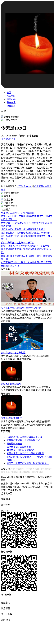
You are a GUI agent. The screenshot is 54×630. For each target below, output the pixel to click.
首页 (9, 92)
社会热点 (11, 106)
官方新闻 (11, 96)
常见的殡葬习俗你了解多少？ (21, 450)
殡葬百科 (11, 99)
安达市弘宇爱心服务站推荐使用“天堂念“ (21, 308)
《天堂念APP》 (8, 139)
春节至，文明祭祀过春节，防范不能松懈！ (28, 463)
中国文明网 (37, 472)
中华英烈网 (24, 472)
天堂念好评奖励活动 (11, 384)
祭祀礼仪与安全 (14, 443)
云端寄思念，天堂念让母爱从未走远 (24, 437)
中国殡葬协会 (17, 469)
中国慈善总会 (32, 469)
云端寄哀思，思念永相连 (13, 352)
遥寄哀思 (11, 102)
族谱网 (14, 472)
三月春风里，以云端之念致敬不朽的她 (25, 453)
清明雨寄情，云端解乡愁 (19, 447)
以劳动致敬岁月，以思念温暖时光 (23, 440)
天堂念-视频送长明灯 (11, 418)
